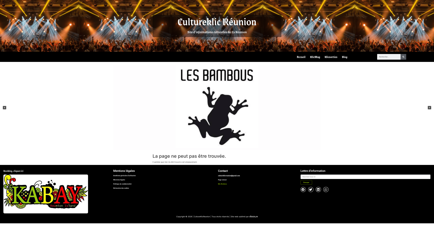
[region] (217, 107)
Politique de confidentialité (122, 183)
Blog (344, 56)
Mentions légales (119, 179)
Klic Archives (222, 183)
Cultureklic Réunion (217, 21)
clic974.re (253, 216)
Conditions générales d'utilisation (124, 175)
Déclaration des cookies (121, 188)
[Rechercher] (403, 57)
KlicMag (315, 56)
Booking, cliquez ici (13, 171)
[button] (4, 107)
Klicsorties (331, 56)
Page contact (222, 179)
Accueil (301, 56)
